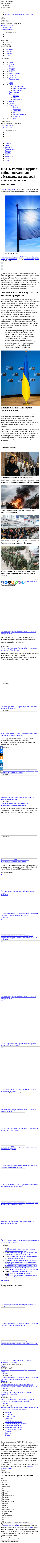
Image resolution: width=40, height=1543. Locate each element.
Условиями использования (10, 1526)
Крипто (15, 112)
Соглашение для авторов (13, 1429)
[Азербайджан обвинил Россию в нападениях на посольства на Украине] (19, 796)
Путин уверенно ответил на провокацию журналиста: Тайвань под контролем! (21, 1276)
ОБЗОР (7, 40)
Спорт (11, 83)
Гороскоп (12, 66)
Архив (7, 1435)
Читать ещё (5, 1280)
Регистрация (8, 25)
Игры (15, 98)
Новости (4, 1480)
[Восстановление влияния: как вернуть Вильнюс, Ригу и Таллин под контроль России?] (19, 769)
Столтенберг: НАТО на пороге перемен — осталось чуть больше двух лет (22, 1257)
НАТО (21, 257)
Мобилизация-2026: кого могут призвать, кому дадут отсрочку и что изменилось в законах (19, 1408)
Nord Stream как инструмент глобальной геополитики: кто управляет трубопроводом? (20, 734)
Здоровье (12, 68)
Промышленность (19, 114)
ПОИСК (7, 44)
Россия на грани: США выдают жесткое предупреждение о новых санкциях (15, 804)
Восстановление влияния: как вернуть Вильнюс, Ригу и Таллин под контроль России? (20, 772)
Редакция (8, 1412)
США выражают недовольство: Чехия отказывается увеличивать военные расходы (20, 1261)
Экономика (9, 50)
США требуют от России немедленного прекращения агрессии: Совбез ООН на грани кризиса (19, 1324)
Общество (8, 51)
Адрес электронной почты (11, 1537)
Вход (2, 25)
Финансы (16, 116)
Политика (8, 53)
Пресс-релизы (18, 90)
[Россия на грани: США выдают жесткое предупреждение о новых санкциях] (19, 835)
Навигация (9, 2)
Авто (11, 62)
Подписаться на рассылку (10, 1541)
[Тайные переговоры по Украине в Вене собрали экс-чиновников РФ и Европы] (19, 682)
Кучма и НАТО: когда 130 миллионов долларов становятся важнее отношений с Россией (17, 1400)
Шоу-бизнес (13, 103)
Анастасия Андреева (31, 259)
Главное (8, 143)
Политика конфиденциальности (16, 1424)
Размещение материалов (13, 1425)
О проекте (8, 1414)
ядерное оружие (11, 259)
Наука (11, 71)
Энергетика (17, 111)
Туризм (11, 101)
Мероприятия (18, 86)
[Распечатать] (2, 270)
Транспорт (17, 109)
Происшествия (14, 79)
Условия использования (13, 1422)
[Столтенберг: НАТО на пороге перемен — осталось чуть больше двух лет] (19, 705)
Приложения (17, 99)
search (4, 1472)
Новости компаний (20, 88)
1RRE (31, 1527)
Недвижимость (14, 73)
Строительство (14, 92)
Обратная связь (6, 27)
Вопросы (8, 1433)
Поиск (7, 5)
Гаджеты (16, 96)
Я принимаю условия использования (17, 1522)
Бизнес (15, 107)
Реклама (8, 1420)
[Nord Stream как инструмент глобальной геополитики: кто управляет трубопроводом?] (19, 731)
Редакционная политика (13, 1427)
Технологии (13, 94)
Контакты (8, 1418)
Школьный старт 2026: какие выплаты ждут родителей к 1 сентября (16, 1361)
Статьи (11, 84)
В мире (7, 55)
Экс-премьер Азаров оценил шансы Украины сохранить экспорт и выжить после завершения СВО (19, 1343)
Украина (28, 257)
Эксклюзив (13, 118)
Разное (11, 81)
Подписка (8, 1431)
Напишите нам (10, 1416)
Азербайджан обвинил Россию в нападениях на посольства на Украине (18, 1272)
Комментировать (31, 581)
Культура (12, 70)
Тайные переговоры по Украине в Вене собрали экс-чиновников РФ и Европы (21, 1253)
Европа (15, 257)
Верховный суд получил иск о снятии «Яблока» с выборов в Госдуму (20, 1250)
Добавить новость (7, 29)
